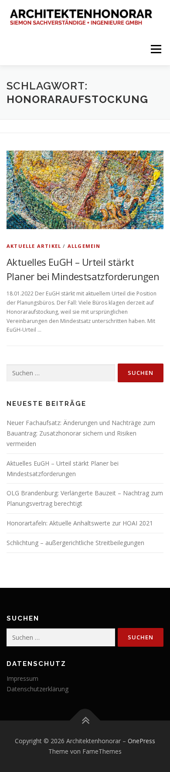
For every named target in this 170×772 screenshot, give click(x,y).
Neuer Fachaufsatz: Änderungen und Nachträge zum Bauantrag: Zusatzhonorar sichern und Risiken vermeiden (81, 433)
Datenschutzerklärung (37, 689)
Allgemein (84, 246)
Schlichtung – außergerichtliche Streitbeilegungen (75, 543)
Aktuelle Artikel (34, 246)
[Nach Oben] (85, 720)
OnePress (141, 741)
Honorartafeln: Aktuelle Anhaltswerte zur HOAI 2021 (80, 523)
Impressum (22, 678)
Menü (155, 49)
